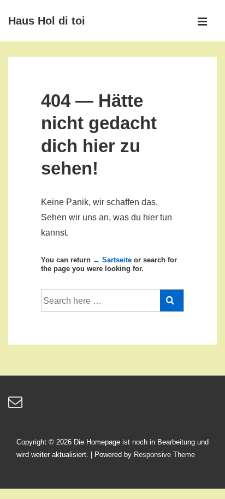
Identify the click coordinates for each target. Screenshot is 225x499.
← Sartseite (112, 260)
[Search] (171, 300)
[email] (16, 405)
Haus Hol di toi (46, 21)
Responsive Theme (164, 454)
